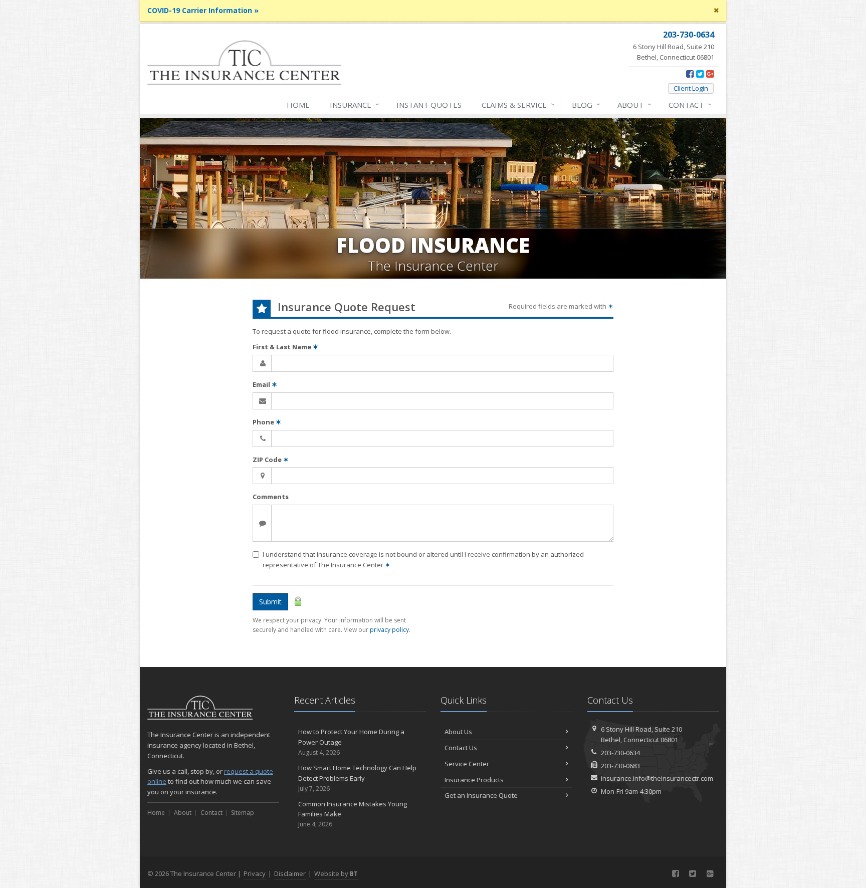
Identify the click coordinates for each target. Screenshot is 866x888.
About (634, 104)
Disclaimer (290, 873)
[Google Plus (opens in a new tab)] (710, 74)
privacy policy (389, 629)
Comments (271, 496)
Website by (336, 873)
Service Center (467, 763)
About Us (458, 731)
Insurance (354, 104)
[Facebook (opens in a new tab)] (690, 74)
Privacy (255, 873)
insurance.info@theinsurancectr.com (657, 778)
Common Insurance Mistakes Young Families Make (352, 814)
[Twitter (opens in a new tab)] (700, 74)
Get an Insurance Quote (481, 795)
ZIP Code (271, 459)
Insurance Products (474, 779)
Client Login (691, 88)
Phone (267, 421)
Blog (586, 104)
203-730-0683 (620, 765)
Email (265, 384)
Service (518, 104)
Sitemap (242, 812)
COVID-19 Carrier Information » (203, 10)
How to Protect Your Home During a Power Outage (351, 742)
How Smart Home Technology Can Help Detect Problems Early (357, 778)
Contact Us (461, 747)
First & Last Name (285, 346)
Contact (690, 104)
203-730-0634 (620, 752)
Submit (270, 601)
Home (298, 105)
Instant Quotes (429, 105)
